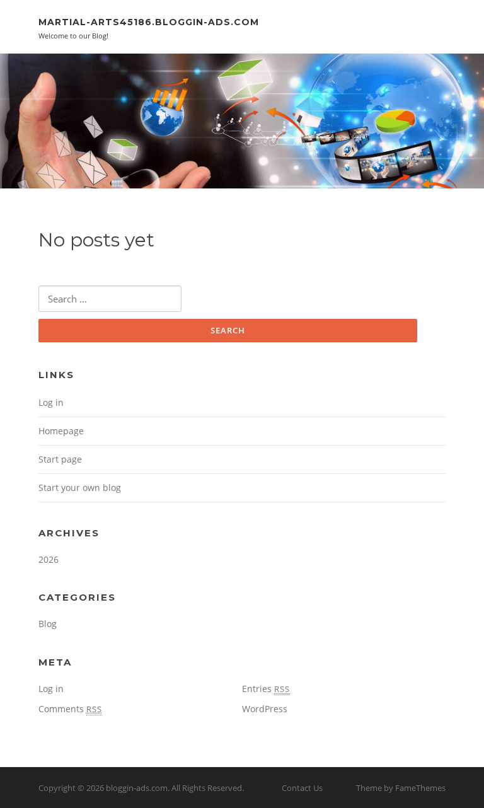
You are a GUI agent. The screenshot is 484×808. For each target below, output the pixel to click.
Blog (47, 624)
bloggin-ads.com (137, 788)
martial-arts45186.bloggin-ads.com (148, 22)
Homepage (61, 431)
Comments (70, 709)
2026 (48, 559)
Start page (60, 459)
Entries (266, 689)
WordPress (264, 709)
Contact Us (302, 788)
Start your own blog (79, 487)
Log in (51, 402)
